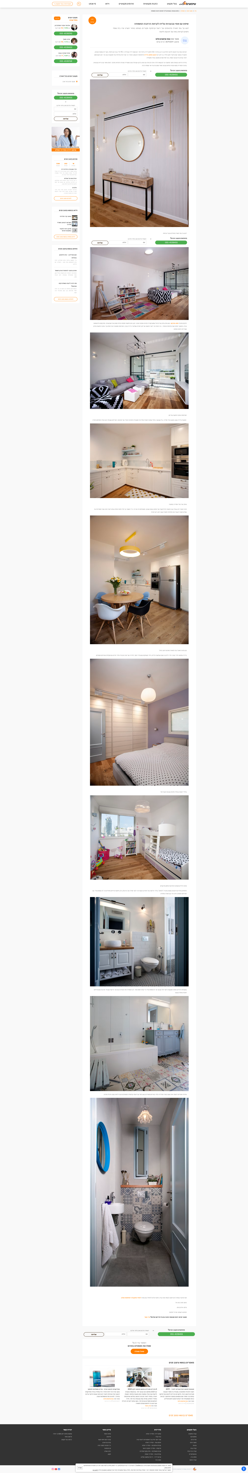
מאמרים (183, 11)
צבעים (194, 1445)
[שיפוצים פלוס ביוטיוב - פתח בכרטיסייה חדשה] (56, 1469)
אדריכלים (193, 1439)
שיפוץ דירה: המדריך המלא (153, 1434)
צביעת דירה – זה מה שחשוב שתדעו (151, 1457)
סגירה (80, 1468)
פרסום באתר (68, 1437)
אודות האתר (107, 1434)
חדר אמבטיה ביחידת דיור (69, 169)
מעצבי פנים (189, 11)
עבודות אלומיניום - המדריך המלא (151, 1445)
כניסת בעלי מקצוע (66, 1439)
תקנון (109, 1454)
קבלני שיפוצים (192, 1434)
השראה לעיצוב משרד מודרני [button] (64, 223)
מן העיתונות (107, 1448)
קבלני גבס (193, 1448)
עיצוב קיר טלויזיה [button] (65, 216)
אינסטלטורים (192, 1454)
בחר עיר (57, 18)
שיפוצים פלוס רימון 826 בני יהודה (62, 1434)
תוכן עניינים (92, 20)
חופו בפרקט (174, 323)
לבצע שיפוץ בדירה (150, 55)
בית (195, 11)
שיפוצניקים (193, 1437)
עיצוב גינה (158, 1460)
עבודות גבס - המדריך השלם (153, 1454)
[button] (79, 4)
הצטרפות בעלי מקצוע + (62, 4)
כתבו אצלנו (107, 1451)
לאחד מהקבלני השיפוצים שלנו (131, 1298)
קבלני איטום (193, 1460)
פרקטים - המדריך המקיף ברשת (152, 1448)
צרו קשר (147, 1317)
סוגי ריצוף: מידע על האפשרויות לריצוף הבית (149, 1439)
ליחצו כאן (95, 1470)
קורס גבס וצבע (106, 1442)
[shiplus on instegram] (53, 1469)
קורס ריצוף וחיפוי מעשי (104, 1439)
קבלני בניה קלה (191, 1451)
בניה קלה (158, 1437)
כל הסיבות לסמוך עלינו (104, 1445)
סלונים (74, 188)
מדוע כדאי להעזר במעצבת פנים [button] (65, 230)
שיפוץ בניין (193, 1457)
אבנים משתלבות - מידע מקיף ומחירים (150, 1451)
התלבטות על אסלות (70, 178)
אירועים (109, 1437)
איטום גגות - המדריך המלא (153, 1442)
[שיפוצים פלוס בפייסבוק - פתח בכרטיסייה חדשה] (59, 1469)
